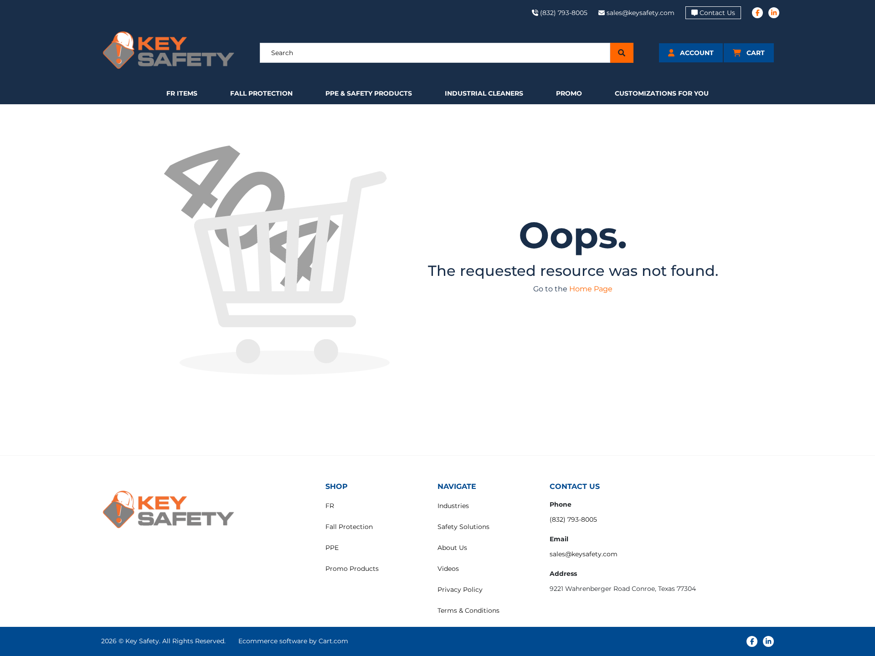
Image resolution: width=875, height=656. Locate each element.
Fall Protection (261, 93)
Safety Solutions (463, 527)
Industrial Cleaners (484, 93)
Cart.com (333, 641)
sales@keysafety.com (584, 554)
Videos (448, 568)
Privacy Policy (460, 589)
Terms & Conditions (468, 610)
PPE (332, 548)
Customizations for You (662, 93)
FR (329, 506)
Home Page (590, 289)
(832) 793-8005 (573, 519)
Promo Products (352, 568)
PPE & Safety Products (368, 93)
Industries (453, 506)
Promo (569, 93)
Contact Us (717, 13)
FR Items (181, 93)
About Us (452, 548)
